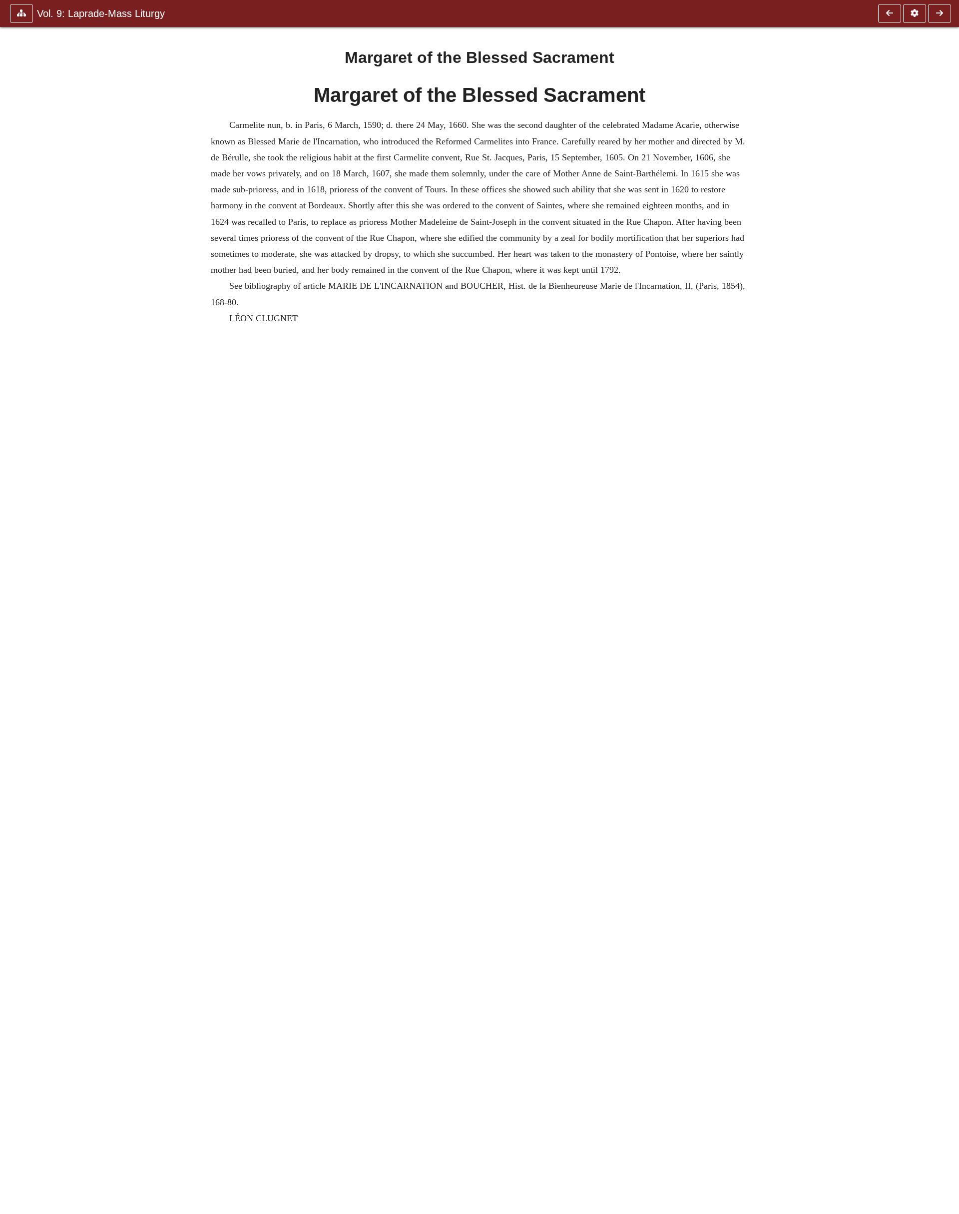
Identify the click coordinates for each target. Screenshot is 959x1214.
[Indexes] (939, 13)
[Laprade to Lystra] (889, 13)
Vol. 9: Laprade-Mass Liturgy (101, 13)
